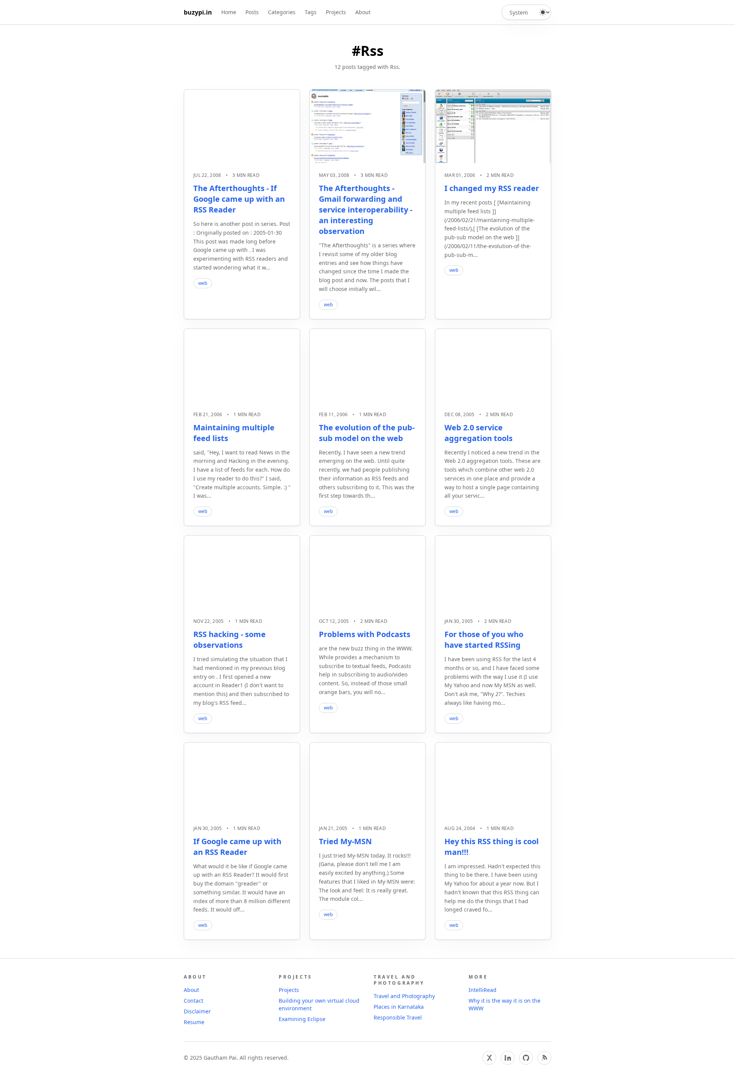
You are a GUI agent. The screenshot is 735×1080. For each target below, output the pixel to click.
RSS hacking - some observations (229, 639)
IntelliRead (483, 989)
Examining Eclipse (302, 1019)
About (363, 12)
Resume (194, 1022)
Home (228, 12)
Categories (282, 12)
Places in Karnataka (399, 1006)
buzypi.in (198, 12)
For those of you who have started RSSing (483, 639)
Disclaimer (197, 1011)
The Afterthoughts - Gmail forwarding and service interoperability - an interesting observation (365, 209)
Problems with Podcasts (364, 634)
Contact (193, 1000)
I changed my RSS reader (491, 188)
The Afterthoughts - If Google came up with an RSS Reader (239, 199)
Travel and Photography (404, 996)
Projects (336, 12)
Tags (311, 12)
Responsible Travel (398, 1017)
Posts (252, 12)
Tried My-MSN (345, 841)
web (202, 283)
